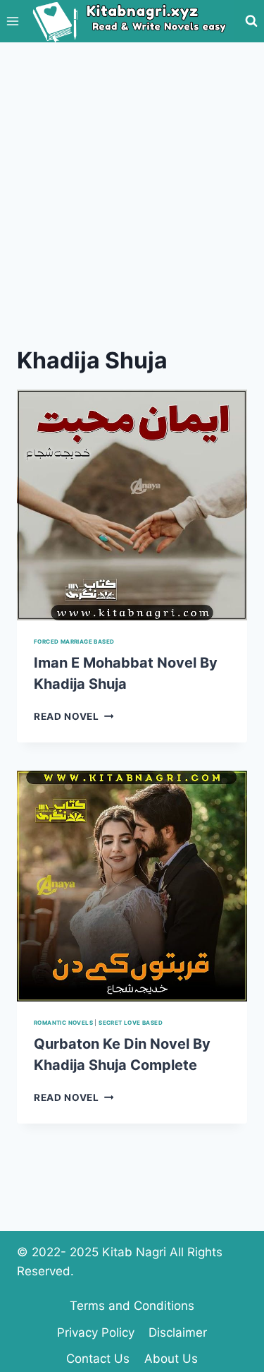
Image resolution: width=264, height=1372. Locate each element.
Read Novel (73, 716)
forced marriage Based (74, 641)
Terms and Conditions (132, 1306)
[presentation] (132, 505)
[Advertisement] (132, 181)
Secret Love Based (131, 1022)
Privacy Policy (95, 1332)
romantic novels (63, 1022)
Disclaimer (178, 1332)
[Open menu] (13, 21)
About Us (171, 1359)
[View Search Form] (251, 21)
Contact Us (98, 1359)
